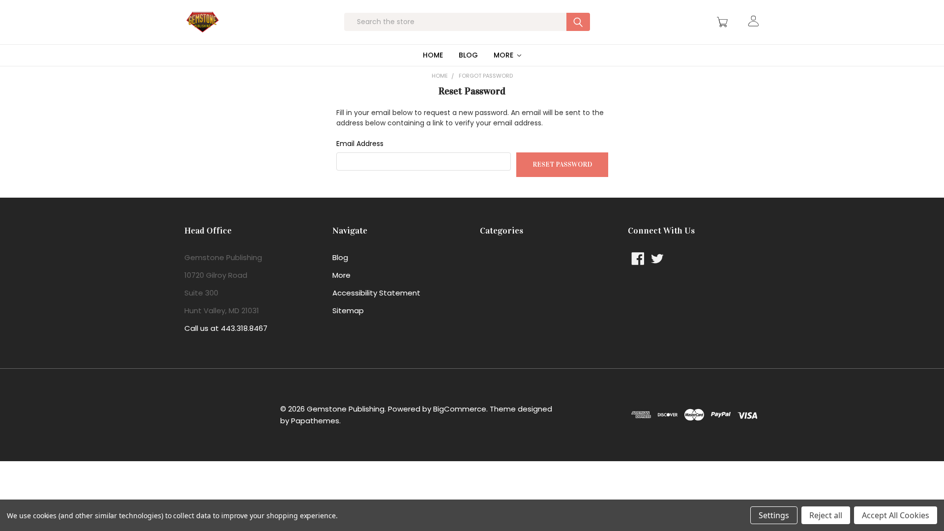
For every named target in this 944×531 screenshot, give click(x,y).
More (504, 55)
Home (433, 55)
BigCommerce (459, 409)
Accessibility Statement (376, 293)
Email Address (360, 143)
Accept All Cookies (895, 515)
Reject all (825, 515)
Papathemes (315, 420)
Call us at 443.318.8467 (225, 328)
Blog (468, 55)
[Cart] (724, 22)
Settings (774, 515)
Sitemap (348, 310)
